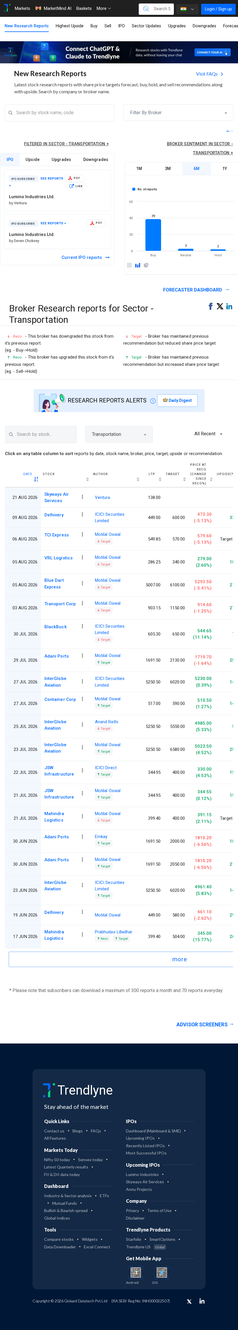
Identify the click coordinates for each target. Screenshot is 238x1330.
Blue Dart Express (54, 583)
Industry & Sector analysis (68, 1195)
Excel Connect (97, 1246)
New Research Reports (27, 26)
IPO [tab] (10, 159)
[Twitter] (189, 1301)
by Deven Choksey (24, 241)
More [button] (102, 8)
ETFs (104, 1195)
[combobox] (178, 113)
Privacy (132, 1210)
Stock (49, 474)
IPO (121, 26)
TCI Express (56, 535)
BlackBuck (55, 626)
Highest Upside (70, 26)
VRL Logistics (58, 558)
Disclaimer (135, 1218)
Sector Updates (146, 26)
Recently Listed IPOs (145, 1145)
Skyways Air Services (56, 497)
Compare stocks (59, 1239)
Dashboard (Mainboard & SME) (153, 1130)
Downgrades (204, 26)
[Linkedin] (202, 1300)
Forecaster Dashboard (193, 290)
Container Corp (60, 699)
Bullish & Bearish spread (66, 1210)
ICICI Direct (106, 767)
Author (100, 474)
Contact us (54, 1130)
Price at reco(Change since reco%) (198, 474)
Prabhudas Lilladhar (113, 932)
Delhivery (54, 515)
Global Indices (57, 1218)
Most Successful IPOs (146, 1152)
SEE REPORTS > (53, 223)
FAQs (96, 1130)
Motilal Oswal (107, 534)
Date (27, 474)
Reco (104, 939)
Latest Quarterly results (66, 1166)
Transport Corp (60, 603)
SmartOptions (162, 1239)
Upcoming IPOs (140, 1138)
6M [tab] (196, 168)
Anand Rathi (106, 721)
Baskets (84, 8)
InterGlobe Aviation (55, 682)
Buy (94, 26)
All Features (55, 1138)
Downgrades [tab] (95, 159)
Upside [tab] (32, 159)
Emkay (101, 836)
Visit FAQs (207, 73)
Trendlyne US (145, 1246)
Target (173, 474)
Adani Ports (56, 656)
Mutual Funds (64, 1203)
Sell (107, 26)
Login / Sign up (218, 9)
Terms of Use (159, 1210)
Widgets (90, 1239)
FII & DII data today (62, 1174)
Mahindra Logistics (54, 817)
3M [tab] (168, 168)
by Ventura (18, 203)
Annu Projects (139, 1189)
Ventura (102, 497)
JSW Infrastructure (59, 771)
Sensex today (90, 1159)
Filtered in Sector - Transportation (66, 144)
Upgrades (177, 26)
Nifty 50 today (57, 1159)
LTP (152, 474)
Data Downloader (60, 1246)
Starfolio (133, 1239)
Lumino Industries (142, 1174)
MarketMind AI (57, 8)
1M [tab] (139, 168)
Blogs (78, 1130)
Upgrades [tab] (61, 159)
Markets (22, 8)
